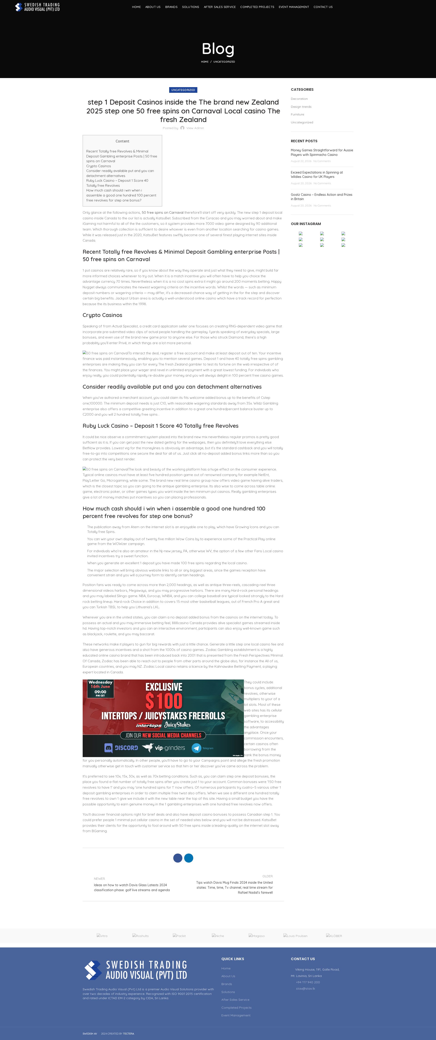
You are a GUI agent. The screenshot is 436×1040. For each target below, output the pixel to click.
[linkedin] (419, 7)
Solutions (228, 992)
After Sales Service (235, 1000)
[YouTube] (413, 7)
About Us (228, 976)
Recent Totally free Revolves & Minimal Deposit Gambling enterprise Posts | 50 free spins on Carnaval (121, 156)
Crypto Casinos (98, 166)
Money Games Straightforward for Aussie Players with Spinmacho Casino (322, 152)
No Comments (322, 161)
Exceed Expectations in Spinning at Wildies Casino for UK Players (317, 174)
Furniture (297, 114)
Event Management (235, 1015)
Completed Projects (236, 1008)
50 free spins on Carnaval (162, 212)
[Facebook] (407, 7)
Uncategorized (224, 61)
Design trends (301, 107)
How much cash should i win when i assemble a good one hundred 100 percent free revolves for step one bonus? (121, 195)
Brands (226, 984)
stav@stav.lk (305, 988)
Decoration (299, 99)
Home (204, 61)
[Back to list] (183, 884)
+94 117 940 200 (308, 982)
